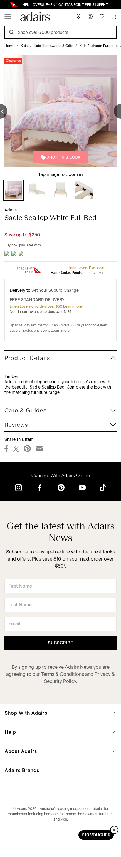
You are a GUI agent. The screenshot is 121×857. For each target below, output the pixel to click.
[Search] (12, 33)
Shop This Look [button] (63, 157)
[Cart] (114, 16)
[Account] (90, 16)
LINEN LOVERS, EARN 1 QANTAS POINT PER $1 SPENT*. (64, 5)
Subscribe (60, 643)
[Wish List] (102, 16)
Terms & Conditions (62, 674)
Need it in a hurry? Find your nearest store (4, 5)
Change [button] (71, 290)
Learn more (72, 306)
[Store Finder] (78, 16)
